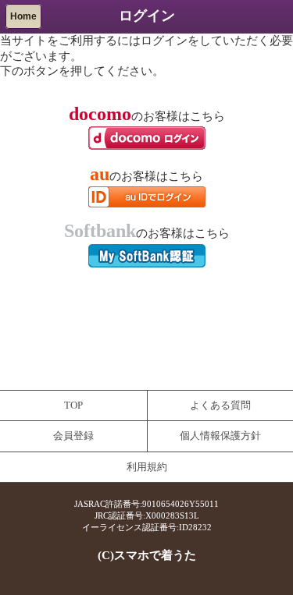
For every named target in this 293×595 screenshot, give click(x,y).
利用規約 (147, 467)
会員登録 (73, 435)
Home (23, 16)
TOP (73, 405)
